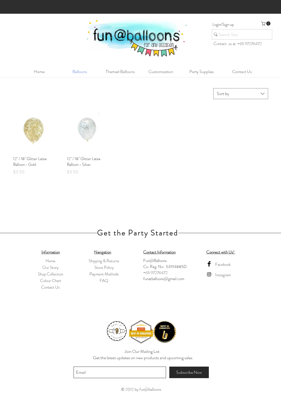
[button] (266, 23)
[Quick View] (33, 131)
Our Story (50, 267)
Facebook (223, 264)
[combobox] (240, 93)
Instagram (223, 275)
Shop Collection (50, 274)
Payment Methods (104, 274)
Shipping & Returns (104, 261)
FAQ (104, 281)
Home (50, 261)
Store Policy (104, 267)
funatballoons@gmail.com (163, 279)
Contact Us (50, 287)
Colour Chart (50, 281)
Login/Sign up (223, 24)
